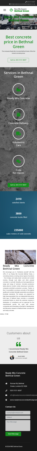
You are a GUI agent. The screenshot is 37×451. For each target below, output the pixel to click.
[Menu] (4, 10)
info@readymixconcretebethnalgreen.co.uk (23, 4)
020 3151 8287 (31, 2)
